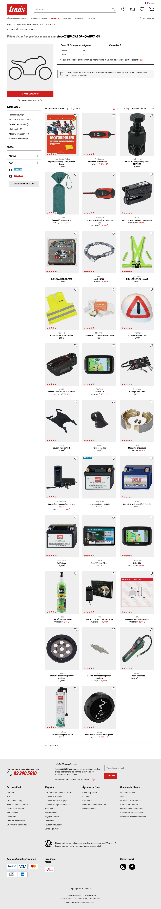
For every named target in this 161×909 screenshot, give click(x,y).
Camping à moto (52, 829)
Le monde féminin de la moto (58, 792)
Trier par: (128, 108)
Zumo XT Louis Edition (99, 563)
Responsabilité (88, 808)
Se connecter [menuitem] (148, 18)
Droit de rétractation (129, 804)
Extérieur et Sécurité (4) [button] (19, 124)
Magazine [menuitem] (79, 18)
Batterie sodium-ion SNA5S (99, 504)
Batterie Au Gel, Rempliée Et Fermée (137, 504)
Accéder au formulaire (79, 75)
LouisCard (11, 817)
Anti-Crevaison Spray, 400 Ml (61, 735)
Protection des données (130, 800)
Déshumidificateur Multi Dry (61, 220)
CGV (122, 796)
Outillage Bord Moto (137, 392)
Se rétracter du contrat (17, 825)
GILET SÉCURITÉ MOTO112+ (61, 335)
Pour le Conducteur (53, 825)
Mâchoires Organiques (137, 448)
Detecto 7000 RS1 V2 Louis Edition (61, 392)
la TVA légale (84, 895)
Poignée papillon (99, 448)
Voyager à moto (52, 817)
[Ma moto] (132, 9)
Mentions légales (127, 792)
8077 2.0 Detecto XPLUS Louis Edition (137, 220)
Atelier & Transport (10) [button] (19, 134)
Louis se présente (90, 792)
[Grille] (114, 108)
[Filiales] (122, 9)
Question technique (15, 800)
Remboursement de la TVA (94, 804)
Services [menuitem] (91, 18)
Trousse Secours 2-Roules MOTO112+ (99, 335)
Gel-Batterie (61, 563)
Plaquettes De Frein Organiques (137, 619)
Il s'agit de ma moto (30, 94)
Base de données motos (17, 804)
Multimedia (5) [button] (15, 129)
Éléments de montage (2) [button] (20, 139)
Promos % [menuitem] (55, 18)
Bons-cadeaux (13, 812)
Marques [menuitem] (67, 18)
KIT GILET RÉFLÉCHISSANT (137, 279)
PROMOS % (18, 176)
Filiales (85, 796)
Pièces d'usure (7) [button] (17, 115)
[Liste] (118, 108)
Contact (10, 792)
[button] (149, 3)
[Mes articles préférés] (142, 9)
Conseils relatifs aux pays (56, 800)
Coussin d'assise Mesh (61, 448)
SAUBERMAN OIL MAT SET (61, 279)
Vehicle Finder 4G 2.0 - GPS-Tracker (99, 619)
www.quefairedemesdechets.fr (88, 846)
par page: (71, 108)
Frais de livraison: (66, 898)
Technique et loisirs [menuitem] (38, 18)
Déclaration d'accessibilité (131, 812)
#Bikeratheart (51, 812)
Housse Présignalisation (137, 335)
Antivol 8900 (99, 279)
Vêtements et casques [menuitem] (16, 18)
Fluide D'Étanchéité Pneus (62, 619)
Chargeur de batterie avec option (99, 162)
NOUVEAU (18, 169)
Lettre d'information (15, 808)
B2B (9, 796)
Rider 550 (137, 563)
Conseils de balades (53, 796)
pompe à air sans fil (137, 676)
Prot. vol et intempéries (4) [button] (20, 119)
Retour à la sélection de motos (22, 29)
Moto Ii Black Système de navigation (99, 735)
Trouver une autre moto (28, 100)
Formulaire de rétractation (131, 808)
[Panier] (151, 9)
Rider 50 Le (99, 392)
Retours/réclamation (16, 821)
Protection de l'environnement (133, 817)
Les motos (49, 821)
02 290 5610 (24, 773)
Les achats (87, 800)
